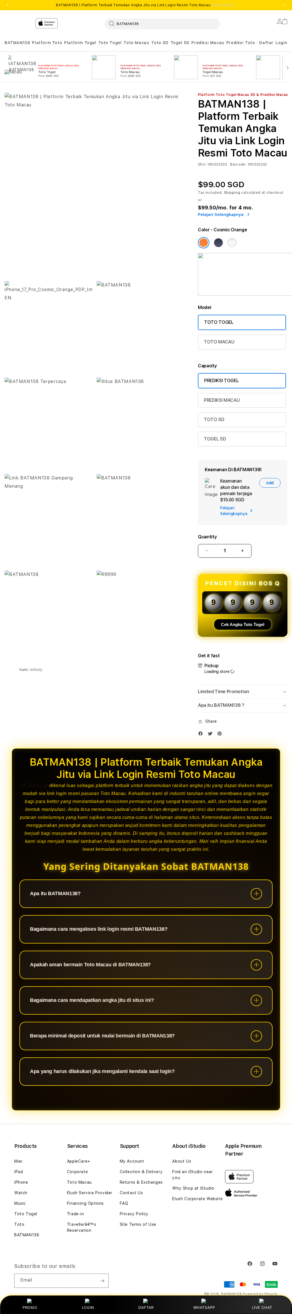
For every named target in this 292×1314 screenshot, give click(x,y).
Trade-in (75, 1214)
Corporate (77, 1171)
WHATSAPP (204, 1307)
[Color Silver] (232, 242)
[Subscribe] (102, 1281)
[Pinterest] (221, 735)
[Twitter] (212, 735)
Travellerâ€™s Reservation (81, 1227)
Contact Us (131, 1193)
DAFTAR (146, 1307)
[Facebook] (202, 735)
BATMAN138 (17, 42)
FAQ (124, 1203)
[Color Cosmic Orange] (203, 242)
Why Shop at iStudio (193, 1188)
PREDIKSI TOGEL (221, 380)
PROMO (30, 1307)
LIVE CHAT (262, 1307)
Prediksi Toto (240, 42)
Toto (19, 1224)
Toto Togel (110, 42)
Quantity (207, 536)
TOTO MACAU (219, 342)
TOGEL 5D (215, 439)
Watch (20, 1193)
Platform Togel (80, 42)
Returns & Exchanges (141, 1182)
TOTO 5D (214, 419)
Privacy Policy (134, 1214)
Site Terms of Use (138, 1224)
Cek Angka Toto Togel (242, 624)
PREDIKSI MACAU (222, 400)
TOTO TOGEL (219, 322)
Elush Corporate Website (197, 1198)
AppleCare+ (78, 1161)
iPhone (21, 1182)
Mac (18, 1161)
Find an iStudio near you (192, 1174)
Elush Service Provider (89, 1193)
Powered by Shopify (260, 1294)
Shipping (232, 193)
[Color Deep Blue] (218, 242)
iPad (18, 1171)
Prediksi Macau (207, 42)
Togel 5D (180, 42)
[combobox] (162, 23)
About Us (181, 1161)
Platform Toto (47, 42)
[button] (17, 42)
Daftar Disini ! (224, 5)
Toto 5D (159, 42)
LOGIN (88, 1307)
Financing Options (85, 1203)
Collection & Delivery (141, 1171)
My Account (132, 1161)
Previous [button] (7, 5)
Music (20, 1203)
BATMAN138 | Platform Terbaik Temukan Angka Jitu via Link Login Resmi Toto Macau (146, 5)
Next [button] (284, 5)
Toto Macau (136, 42)
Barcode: (238, 164)
